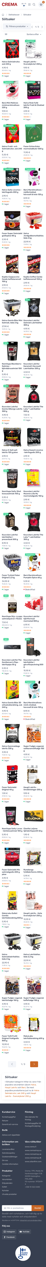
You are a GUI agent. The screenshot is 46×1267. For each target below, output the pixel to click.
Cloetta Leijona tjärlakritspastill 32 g (33, 829)
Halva (33, 1085)
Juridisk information (10, 1164)
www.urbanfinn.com (33, 1161)
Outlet (4, 1187)
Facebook (11, 1237)
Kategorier (6, 1176)
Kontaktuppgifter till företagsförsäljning (33, 1124)
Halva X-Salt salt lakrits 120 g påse (10, 451)
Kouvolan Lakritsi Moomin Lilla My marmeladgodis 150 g (33, 493)
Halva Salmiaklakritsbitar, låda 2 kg (11, 956)
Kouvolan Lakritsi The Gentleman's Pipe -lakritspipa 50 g (12, 662)
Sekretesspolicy (8, 1153)
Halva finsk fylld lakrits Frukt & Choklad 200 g (34, 105)
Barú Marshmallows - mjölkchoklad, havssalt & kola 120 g (33, 192)
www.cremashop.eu (33, 1150)
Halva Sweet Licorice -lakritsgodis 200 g (33, 451)
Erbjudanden (7, 1183)
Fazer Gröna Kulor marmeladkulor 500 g (33, 147)
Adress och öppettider (11, 1135)
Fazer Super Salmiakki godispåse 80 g (12, 234)
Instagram (11, 1232)
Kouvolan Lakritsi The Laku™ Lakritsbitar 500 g (33, 408)
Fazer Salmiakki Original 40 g (9, 788)
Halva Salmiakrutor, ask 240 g (11, 63)
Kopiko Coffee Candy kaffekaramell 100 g (33, 278)
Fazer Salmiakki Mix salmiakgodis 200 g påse (11, 872)
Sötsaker (27, 15)
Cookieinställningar (9, 1157)
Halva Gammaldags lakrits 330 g (11, 747)
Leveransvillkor (8, 1149)
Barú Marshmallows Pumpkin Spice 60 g (33, 576)
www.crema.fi (30, 1147)
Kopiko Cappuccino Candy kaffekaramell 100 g (11, 279)
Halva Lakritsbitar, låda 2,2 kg (32, 955)
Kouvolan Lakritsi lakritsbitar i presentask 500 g (10, 537)
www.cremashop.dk (33, 1158)
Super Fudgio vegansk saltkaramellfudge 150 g (34, 748)
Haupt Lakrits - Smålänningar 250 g (33, 788)
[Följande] (42, 26)
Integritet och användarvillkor (31, 1220)
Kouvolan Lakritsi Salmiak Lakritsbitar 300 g (33, 322)
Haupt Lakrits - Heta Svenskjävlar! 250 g (33, 914)
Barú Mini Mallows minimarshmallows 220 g (10, 105)
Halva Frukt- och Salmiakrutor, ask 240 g (12, 148)
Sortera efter (33, 34)
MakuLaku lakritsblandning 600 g (34, 1037)
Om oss (5, 1160)
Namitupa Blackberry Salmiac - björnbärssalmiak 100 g (12, 367)
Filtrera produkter (17, 26)
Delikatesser (14, 15)
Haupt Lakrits (11, 1087)
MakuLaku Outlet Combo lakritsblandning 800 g (12, 915)
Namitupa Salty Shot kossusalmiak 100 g (11, 492)
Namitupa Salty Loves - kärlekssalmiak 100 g (12, 829)
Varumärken (7, 1179)
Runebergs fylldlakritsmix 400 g (33, 871)
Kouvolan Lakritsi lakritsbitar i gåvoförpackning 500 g (33, 663)
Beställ (37, 1208)
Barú (23, 1087)
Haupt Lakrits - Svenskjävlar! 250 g (33, 63)
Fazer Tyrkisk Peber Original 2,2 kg (11, 576)
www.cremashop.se (33, 1154)
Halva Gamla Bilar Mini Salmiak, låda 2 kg (12, 321)
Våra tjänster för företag (31, 1118)
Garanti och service (10, 1124)
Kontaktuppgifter (9, 1117)
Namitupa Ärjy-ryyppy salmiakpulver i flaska (12, 617)
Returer (5, 1121)
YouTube (25, 1232)
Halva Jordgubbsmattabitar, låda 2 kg (34, 235)
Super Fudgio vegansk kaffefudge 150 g (34, 999)
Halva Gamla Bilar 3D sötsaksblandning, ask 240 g (12, 704)
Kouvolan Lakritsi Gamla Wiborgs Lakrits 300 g (12, 408)
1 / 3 (23, 1064)
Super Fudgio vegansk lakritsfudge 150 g (12, 999)
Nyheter (5, 1190)
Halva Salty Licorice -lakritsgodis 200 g (12, 191)
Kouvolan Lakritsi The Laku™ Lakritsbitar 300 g (33, 537)
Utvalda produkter (9, 1194)
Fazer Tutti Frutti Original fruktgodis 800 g (10, 1038)
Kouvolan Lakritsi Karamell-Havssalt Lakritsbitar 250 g (32, 366)
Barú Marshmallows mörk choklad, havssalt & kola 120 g (33, 704)
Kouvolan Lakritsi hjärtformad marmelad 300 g (31, 618)
